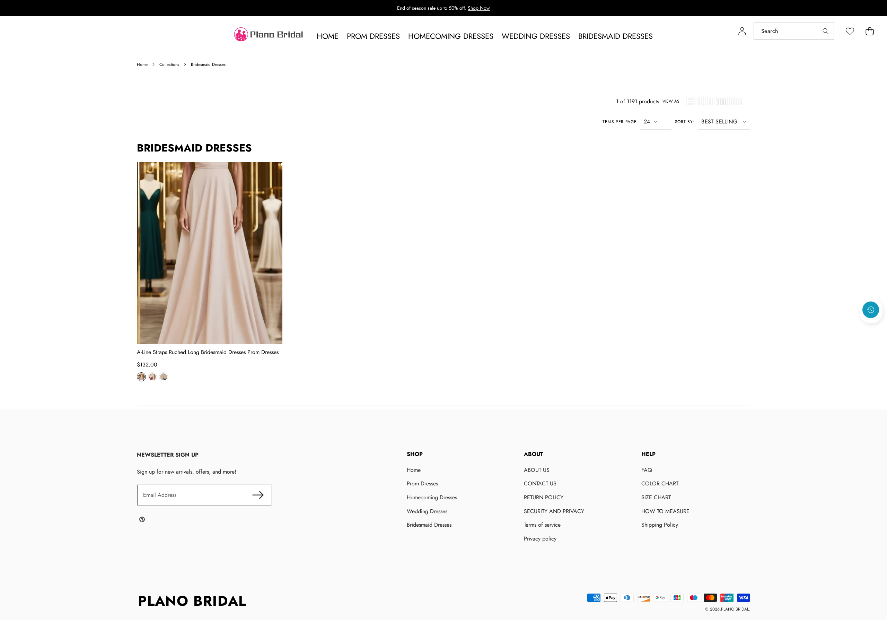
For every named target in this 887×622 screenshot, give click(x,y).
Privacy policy (540, 539)
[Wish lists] (850, 31)
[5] (736, 101)
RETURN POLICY (543, 497)
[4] (722, 101)
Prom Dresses (422, 483)
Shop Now (479, 8)
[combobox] (793, 31)
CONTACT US (540, 483)
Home (414, 470)
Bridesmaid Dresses (429, 525)
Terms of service (542, 525)
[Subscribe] (258, 495)
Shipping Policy (659, 525)
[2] (700, 101)
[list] (690, 101)
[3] (709, 101)
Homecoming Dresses (432, 497)
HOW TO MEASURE (665, 511)
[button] (869, 31)
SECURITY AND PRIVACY (554, 511)
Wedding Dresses (427, 511)
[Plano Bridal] (269, 36)
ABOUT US (537, 470)
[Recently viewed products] (870, 310)
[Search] (825, 31)
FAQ (646, 470)
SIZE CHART (656, 497)
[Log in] (742, 31)
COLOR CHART (659, 483)
